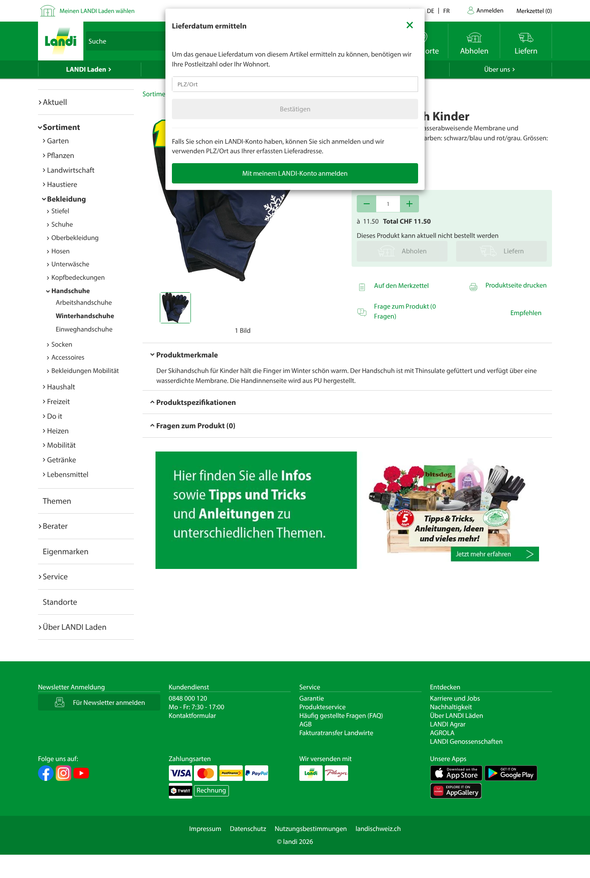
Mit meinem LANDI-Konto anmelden (295, 173)
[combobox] (295, 84)
